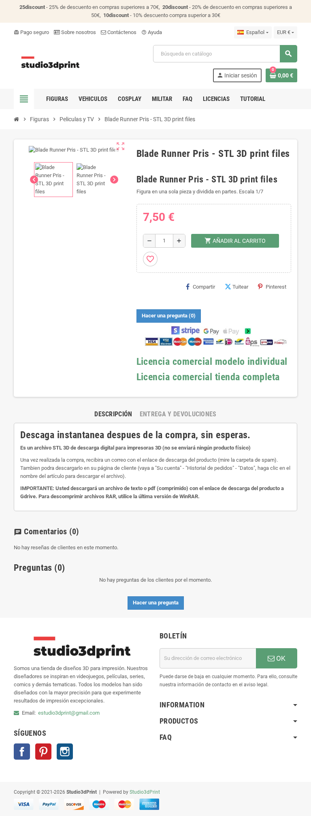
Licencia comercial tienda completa (208, 377)
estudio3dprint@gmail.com (69, 713)
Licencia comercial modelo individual (212, 361)
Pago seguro (31, 32)
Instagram (65, 751)
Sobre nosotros (78, 32)
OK (280, 658)
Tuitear (240, 287)
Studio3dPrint (145, 792)
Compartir (204, 287)
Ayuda (151, 32)
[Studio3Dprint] (51, 63)
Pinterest (276, 287)
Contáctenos (121, 32)
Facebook (22, 751)
